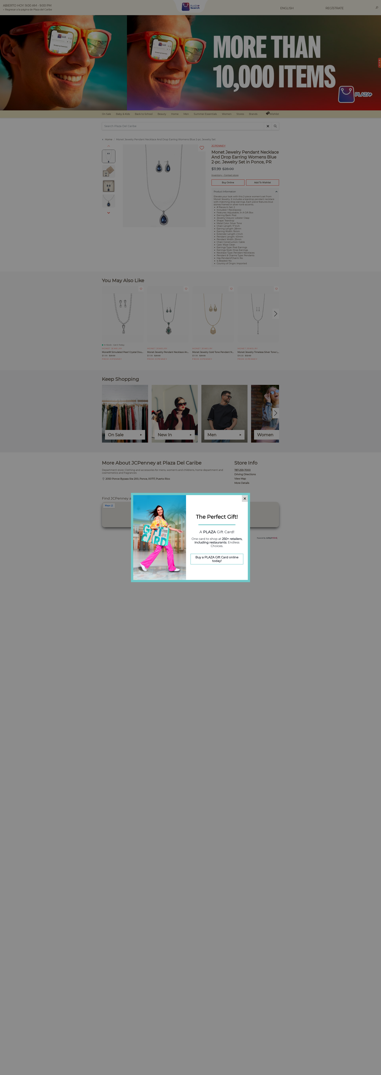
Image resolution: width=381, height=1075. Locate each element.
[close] (245, 498)
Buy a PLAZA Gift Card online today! (216, 559)
